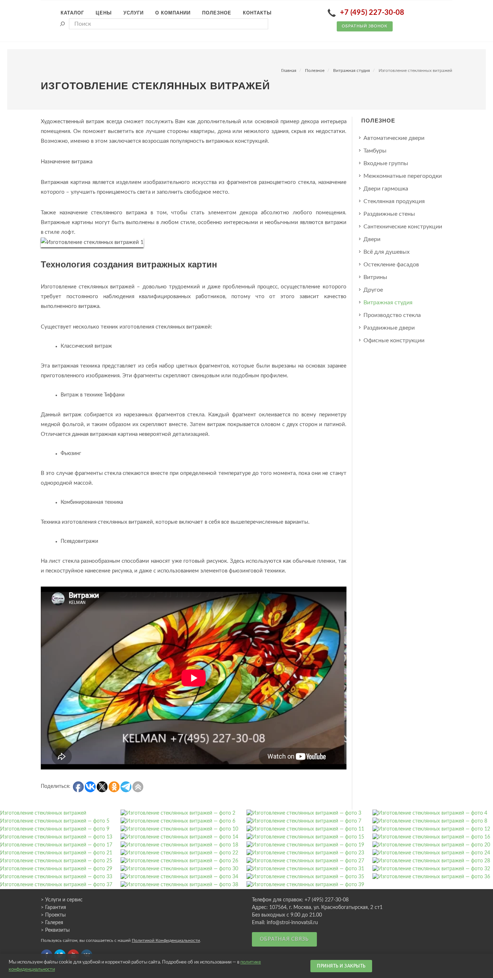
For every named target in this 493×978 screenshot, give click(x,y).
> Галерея (52, 922)
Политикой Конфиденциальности (166, 940)
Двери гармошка (385, 189)
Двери (371, 239)
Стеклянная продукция (394, 201)
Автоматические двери (393, 138)
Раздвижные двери (389, 328)
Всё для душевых (386, 252)
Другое (373, 290)
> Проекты (53, 915)
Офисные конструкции (393, 340)
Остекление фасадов (391, 264)
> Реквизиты (55, 930)
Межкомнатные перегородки (402, 176)
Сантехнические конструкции (402, 227)
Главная (288, 70)
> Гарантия (53, 907)
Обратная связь (284, 939)
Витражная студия (351, 70)
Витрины (375, 277)
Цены (104, 13)
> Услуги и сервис (62, 899)
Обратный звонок (365, 26)
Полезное (314, 70)
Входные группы (385, 163)
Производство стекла (392, 315)
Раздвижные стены (389, 214)
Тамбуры (375, 151)
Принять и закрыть (341, 966)
